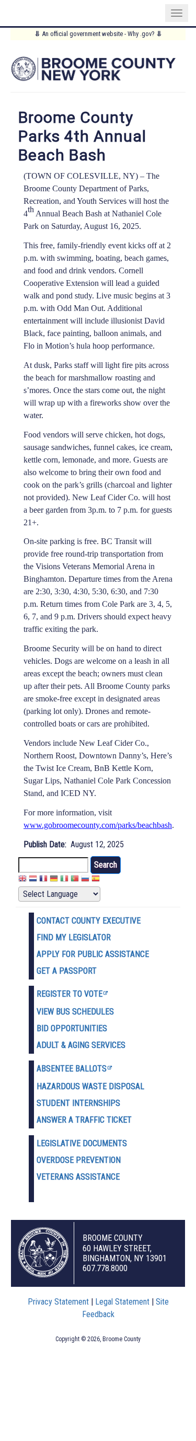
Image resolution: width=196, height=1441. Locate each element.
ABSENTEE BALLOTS (72, 1069)
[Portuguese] (75, 879)
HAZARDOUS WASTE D (75, 1086)
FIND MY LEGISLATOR (74, 937)
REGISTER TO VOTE (69, 994)
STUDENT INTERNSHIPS (78, 1103)
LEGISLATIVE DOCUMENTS (82, 1143)
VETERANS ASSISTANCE (78, 1177)
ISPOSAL (129, 1086)
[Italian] (64, 879)
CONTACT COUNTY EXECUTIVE (89, 921)
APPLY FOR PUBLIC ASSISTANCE (93, 954)
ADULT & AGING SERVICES (81, 1045)
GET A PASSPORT (67, 971)
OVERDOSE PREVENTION (79, 1160)
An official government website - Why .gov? (98, 34)
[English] (22, 879)
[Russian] (85, 879)
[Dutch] (33, 879)
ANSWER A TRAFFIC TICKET (84, 1120)
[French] (43, 879)
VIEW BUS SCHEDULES (75, 1012)
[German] (54, 879)
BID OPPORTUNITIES (72, 1028)
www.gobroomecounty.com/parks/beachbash (98, 825)
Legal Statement (122, 1302)
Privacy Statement (58, 1302)
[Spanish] (95, 879)
